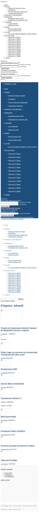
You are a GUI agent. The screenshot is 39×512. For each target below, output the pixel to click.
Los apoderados (13, 23)
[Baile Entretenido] (5, 412)
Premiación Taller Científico (13, 431)
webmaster (4, 334)
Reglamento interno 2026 (15, 18)
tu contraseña (22, 66)
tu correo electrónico (24, 75)
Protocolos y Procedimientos (13, 15)
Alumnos (3, 387)
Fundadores (11, 10)
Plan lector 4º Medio (14, 56)
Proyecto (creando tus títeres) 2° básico (18, 446)
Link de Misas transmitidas (12, 383)
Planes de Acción (13, 25)
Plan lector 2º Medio (14, 52)
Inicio (6, 5)
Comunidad (8, 22)
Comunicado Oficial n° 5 (11, 398)
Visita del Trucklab (9, 460)
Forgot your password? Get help (10, 208)
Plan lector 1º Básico (14, 37)
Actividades (4, 420)
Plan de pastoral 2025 (14, 29)
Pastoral (7, 27)
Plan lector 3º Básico (14, 40)
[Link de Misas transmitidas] (5, 380)
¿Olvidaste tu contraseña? (8, 70)
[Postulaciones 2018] (5, 365)
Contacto (7, 58)
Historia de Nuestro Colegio (16, 8)
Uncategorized (5, 449)
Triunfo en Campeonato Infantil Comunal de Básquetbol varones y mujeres (18, 329)
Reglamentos (8, 17)
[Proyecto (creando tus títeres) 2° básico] (5, 442)
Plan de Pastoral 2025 (14, 30)
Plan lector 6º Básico (14, 46)
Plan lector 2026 (9, 35)
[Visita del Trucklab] (5, 456)
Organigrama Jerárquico (15, 13)
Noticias (3, 358)
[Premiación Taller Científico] (5, 427)
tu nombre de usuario (24, 64)
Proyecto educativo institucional (17, 11)
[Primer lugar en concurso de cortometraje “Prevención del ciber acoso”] (5, 348)
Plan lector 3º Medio (14, 54)
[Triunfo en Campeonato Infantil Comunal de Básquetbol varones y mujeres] (11, 324)
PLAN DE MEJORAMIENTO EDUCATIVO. (22, 34)
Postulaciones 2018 (9, 369)
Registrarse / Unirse (10, 84)
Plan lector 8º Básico (14, 49)
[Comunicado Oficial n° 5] (5, 394)
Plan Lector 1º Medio (14, 51)
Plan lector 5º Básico (14, 44)
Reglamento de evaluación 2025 (18, 20)
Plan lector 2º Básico (14, 39)
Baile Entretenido (8, 416)
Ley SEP (7, 32)
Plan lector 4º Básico (14, 42)
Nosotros (7, 6)
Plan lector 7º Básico (14, 47)
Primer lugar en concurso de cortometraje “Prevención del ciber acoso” (19, 353)
